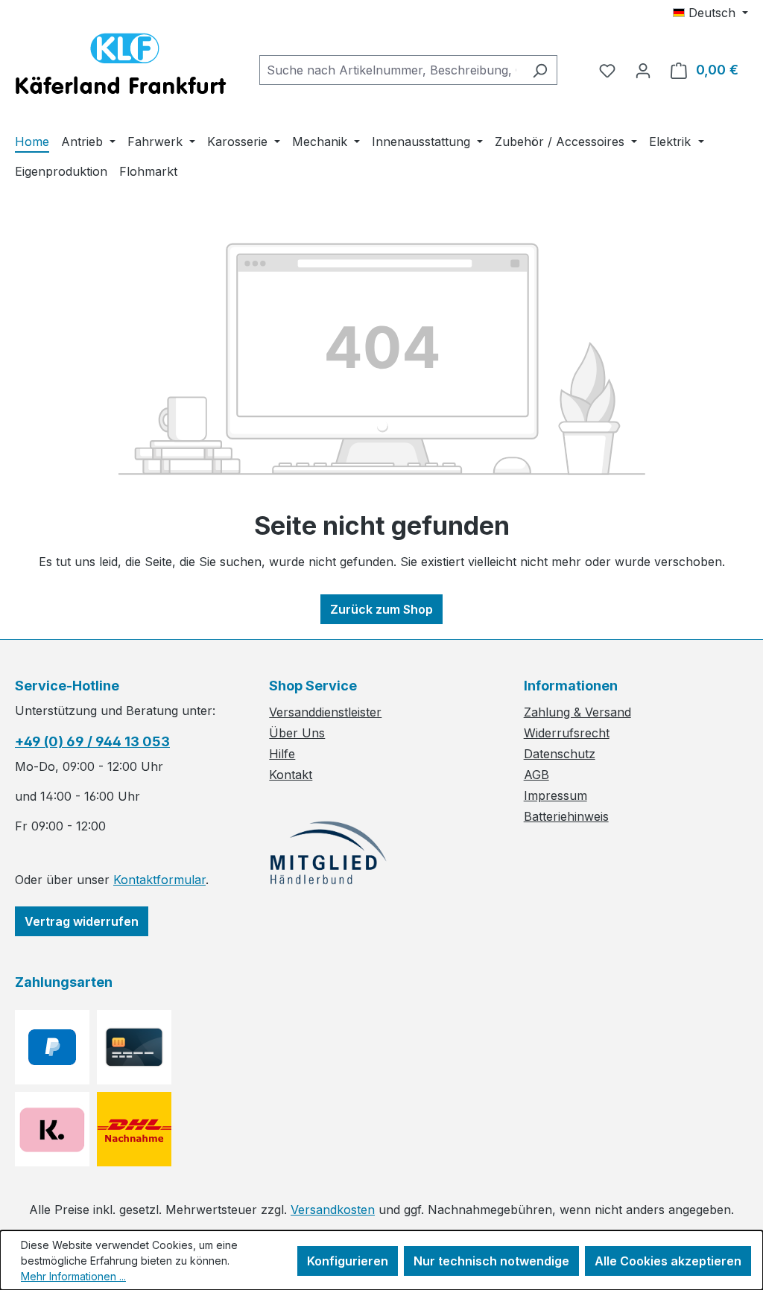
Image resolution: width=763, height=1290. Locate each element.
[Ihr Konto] (643, 70)
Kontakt (290, 774)
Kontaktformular (159, 879)
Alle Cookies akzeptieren (668, 1261)
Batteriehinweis (566, 816)
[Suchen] (539, 70)
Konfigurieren (347, 1261)
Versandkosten (333, 1209)
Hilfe (282, 753)
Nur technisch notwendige (491, 1261)
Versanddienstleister (325, 712)
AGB (536, 774)
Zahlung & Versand (577, 712)
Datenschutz (559, 753)
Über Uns (297, 732)
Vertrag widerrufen (82, 921)
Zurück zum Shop (381, 609)
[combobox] (391, 70)
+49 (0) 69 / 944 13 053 (92, 741)
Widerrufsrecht (567, 732)
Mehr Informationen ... (73, 1276)
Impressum (555, 795)
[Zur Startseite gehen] (121, 67)
